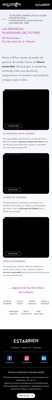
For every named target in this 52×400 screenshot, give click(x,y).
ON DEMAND (15, 348)
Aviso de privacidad (36, 372)
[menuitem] (43, 5)
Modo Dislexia (24, 395)
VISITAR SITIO (13, 190)
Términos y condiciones (17, 372)
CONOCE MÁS (13, 126)
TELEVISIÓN (37, 348)
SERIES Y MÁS (26, 348)
